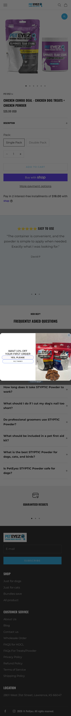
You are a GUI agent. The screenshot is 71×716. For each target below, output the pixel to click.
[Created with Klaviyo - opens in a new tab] (35, 382)
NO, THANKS (17, 361)
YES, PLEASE (18, 357)
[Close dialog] (69, 335)
